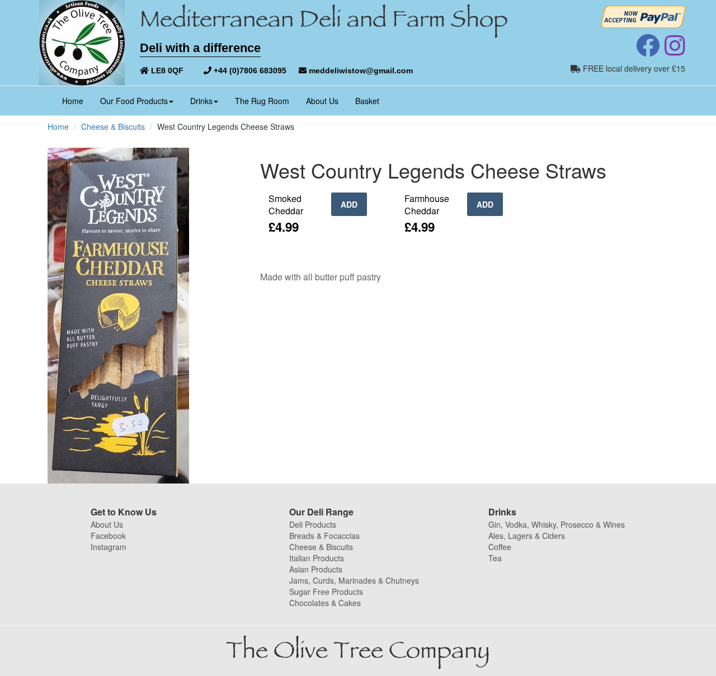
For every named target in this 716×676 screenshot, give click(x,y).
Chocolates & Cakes (325, 602)
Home (77, 100)
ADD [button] (349, 204)
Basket (367, 100)
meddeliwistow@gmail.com (360, 70)
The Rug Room (262, 100)
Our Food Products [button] (134, 100)
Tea (495, 558)
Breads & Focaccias (324, 535)
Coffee (499, 546)
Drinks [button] (201, 100)
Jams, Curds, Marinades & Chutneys (354, 580)
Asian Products (315, 569)
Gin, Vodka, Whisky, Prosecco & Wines (556, 524)
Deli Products (312, 524)
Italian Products (316, 558)
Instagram (108, 546)
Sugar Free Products (326, 591)
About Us (322, 100)
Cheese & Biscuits (113, 126)
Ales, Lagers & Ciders (526, 535)
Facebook (108, 535)
